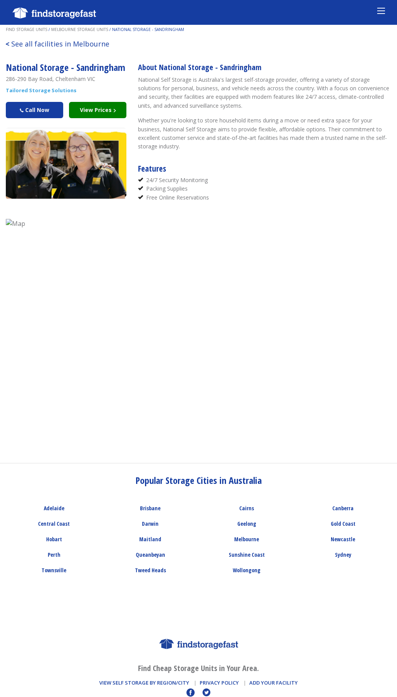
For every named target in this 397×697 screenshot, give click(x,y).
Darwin (150, 523)
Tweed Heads (150, 570)
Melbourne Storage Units (79, 29)
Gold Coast (343, 523)
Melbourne (246, 539)
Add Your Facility (273, 682)
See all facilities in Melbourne (57, 43)
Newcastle (343, 539)
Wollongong (247, 570)
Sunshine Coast (247, 554)
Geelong (246, 523)
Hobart (54, 539)
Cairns (246, 508)
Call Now (36, 110)
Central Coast (54, 523)
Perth (54, 554)
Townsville (53, 570)
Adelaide (54, 508)
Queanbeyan (150, 554)
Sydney (343, 554)
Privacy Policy (219, 682)
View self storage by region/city (144, 682)
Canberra (343, 508)
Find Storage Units (26, 29)
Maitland (150, 539)
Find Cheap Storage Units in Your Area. (198, 668)
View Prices (96, 110)
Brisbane (150, 508)
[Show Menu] (381, 10)
